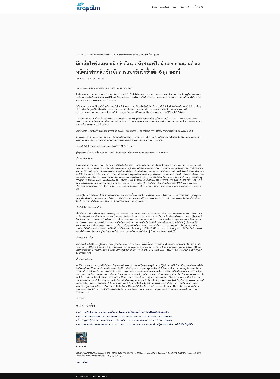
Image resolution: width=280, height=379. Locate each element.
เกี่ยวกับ (197, 7)
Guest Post (164, 7)
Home (154, 7)
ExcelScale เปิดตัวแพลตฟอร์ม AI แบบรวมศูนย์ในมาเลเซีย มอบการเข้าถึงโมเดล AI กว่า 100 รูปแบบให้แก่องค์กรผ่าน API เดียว (123, 312)
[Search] (202, 7)
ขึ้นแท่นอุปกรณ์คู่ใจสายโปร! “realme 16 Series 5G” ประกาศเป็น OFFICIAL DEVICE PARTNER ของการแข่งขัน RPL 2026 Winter (125, 320)
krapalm (81, 78)
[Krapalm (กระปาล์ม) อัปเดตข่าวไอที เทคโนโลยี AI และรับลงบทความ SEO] (88, 7)
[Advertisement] (140, 30)
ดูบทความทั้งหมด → (83, 362)
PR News (84, 55)
